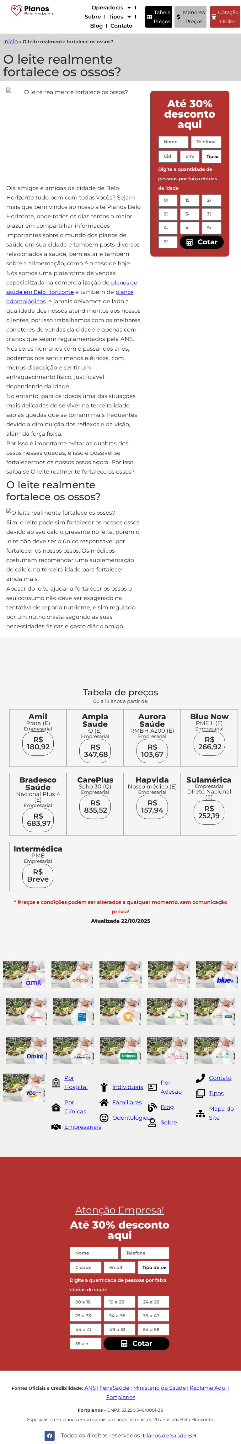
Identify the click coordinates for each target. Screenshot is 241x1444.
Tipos (116, 16)
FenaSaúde (114, 1388)
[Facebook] (50, 1436)
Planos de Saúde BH (169, 1435)
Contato (121, 26)
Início (10, 41)
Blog (96, 26)
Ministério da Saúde (159, 1388)
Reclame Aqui (208, 1388)
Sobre (93, 16)
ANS (90, 1388)
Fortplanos (120, 1397)
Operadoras (107, 7)
